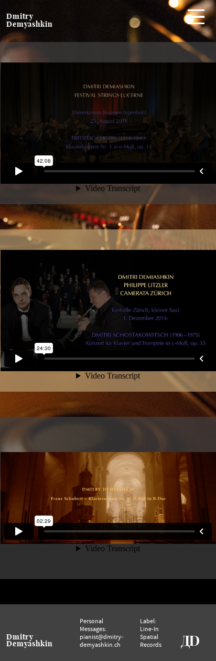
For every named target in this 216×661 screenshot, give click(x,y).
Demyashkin (29, 24)
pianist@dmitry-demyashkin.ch (101, 640)
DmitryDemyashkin (29, 640)
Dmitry (19, 16)
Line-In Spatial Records (150, 636)
